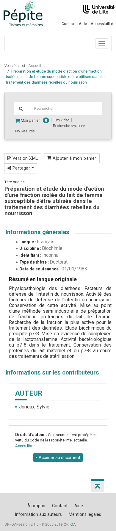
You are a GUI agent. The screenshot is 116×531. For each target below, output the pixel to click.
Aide (83, 24)
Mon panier (33, 120)
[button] (97, 485)
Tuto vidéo (61, 120)
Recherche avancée (69, 126)
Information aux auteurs (38, 514)
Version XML (24, 158)
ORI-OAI (70, 524)
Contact (68, 24)
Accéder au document (59, 457)
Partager (21, 168)
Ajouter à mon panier (73, 158)
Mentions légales (85, 514)
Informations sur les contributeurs (52, 372)
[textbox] (65, 108)
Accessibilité (102, 24)
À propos (36, 506)
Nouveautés (25, 131)
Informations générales (37, 232)
